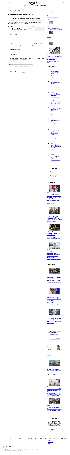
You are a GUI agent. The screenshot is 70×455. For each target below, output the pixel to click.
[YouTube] (42, 67)
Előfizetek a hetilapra (53, 178)
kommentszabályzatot (31, 45)
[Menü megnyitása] (65, 3)
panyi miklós (52, 92)
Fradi (47, 15)
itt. (26, 29)
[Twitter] (44, 66)
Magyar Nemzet (13, 10)
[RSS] (44, 67)
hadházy (52, 143)
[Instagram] (42, 66)
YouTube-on (54, 339)
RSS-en (58, 339)
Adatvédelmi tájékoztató (19, 438)
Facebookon (28, 66)
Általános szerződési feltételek (39, 438)
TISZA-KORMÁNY (43, 5)
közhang (48, 214)
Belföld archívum (20, 10)
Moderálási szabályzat (55, 438)
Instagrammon (58, 338)
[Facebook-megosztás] (44, 26)
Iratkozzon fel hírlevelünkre (15, 66)
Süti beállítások (63, 438)
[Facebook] (40, 66)
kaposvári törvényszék (50, 231)
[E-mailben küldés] (40, 26)
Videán (51, 339)
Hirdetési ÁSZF (48, 438)
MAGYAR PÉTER (35, 5)
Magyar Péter (49, 37)
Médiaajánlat (12, 438)
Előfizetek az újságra (48, 434)
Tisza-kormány (53, 129)
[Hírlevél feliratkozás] (48, 341)
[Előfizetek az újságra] (56, 3)
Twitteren (32, 66)
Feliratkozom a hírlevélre (40, 29)
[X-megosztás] (42, 26)
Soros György (49, 315)
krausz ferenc (49, 192)
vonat (47, 26)
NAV (47, 386)
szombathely (48, 249)
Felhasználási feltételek (28, 438)
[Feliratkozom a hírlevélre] (12, 3)
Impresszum (6, 438)
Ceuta (47, 274)
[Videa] (40, 67)
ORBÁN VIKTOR (26, 5)
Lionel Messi (48, 405)
